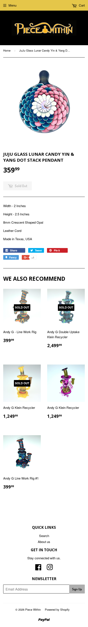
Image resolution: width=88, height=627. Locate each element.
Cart (81, 5)
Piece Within (33, 609)
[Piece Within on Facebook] (38, 568)
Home (6, 50)
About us (44, 541)
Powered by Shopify (57, 609)
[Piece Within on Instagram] (50, 568)
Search (44, 535)
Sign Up (77, 589)
